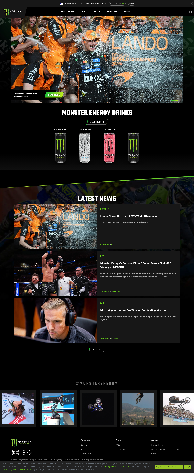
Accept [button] (187, 467)
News (84, 12)
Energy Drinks (67, 12)
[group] (60, 146)
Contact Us (120, 449)
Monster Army (86, 453)
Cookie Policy (125, 466)
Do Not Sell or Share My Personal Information (88, 460)
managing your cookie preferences (18, 469)
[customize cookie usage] (98, 470)
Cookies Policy (68, 460)
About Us (84, 449)
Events (127, 12)
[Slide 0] (174, 100)
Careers (84, 445)
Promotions (112, 12)
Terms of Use (48, 460)
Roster (97, 12)
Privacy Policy (110, 466)
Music (153, 454)
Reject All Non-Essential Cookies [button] (169, 467)
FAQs (118, 445)
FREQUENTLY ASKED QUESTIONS (165, 449)
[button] (97, 469)
